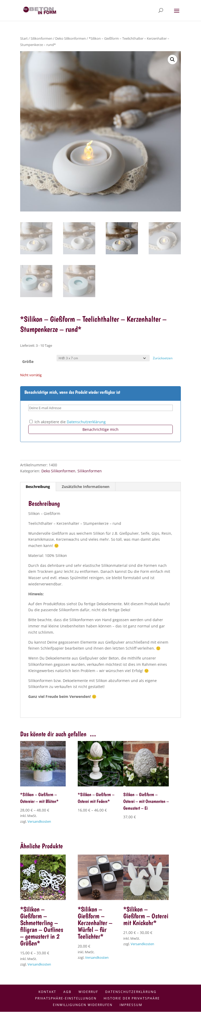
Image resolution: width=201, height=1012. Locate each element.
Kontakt (47, 992)
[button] (172, 59)
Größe (28, 361)
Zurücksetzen (162, 358)
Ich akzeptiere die (70, 421)
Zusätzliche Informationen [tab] (85, 486)
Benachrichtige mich (100, 429)
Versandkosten (39, 821)
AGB (67, 992)
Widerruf (88, 992)
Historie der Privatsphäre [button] (132, 998)
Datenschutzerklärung (86, 421)
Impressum (131, 1005)
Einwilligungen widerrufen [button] (83, 1005)
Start (24, 38)
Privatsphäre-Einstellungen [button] (66, 998)
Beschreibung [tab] (38, 486)
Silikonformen (41, 38)
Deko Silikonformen (70, 38)
